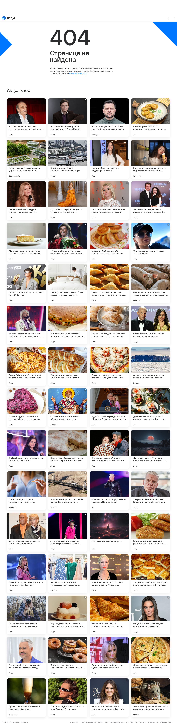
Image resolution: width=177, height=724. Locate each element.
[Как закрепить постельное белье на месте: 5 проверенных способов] (67, 283)
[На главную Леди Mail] (10, 18)
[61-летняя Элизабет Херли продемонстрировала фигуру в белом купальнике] (109, 697)
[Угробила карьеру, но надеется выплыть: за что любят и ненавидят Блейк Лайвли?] (67, 200)
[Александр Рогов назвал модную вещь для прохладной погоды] (26, 656)
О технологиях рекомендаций (91, 722)
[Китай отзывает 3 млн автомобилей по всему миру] (67, 159)
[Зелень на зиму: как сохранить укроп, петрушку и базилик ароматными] (26, 159)
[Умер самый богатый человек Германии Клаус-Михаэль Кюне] (150, 490)
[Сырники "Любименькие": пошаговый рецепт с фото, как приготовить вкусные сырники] (109, 242)
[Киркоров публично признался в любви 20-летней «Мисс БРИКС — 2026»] (26, 325)
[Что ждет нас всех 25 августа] (109, 532)
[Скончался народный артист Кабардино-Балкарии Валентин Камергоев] (109, 449)
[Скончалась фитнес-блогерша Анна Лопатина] (150, 242)
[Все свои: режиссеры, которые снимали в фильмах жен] (26, 532)
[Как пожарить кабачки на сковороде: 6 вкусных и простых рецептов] (150, 117)
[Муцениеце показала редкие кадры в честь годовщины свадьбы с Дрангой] (150, 615)
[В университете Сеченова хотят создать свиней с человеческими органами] (150, 283)
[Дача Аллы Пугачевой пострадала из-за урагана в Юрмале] (26, 573)
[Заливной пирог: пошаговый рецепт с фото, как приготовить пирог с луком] (67, 325)
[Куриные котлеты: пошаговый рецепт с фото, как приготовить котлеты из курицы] (150, 532)
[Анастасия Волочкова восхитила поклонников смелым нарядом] (109, 200)
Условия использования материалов (144, 722)
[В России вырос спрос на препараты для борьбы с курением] (26, 490)
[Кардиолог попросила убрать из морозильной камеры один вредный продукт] (150, 159)
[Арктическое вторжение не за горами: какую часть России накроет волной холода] (150, 366)
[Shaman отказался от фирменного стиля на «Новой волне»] (109, 490)
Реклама (24, 722)
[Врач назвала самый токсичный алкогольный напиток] (26, 697)
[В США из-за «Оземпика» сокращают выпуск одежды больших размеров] (67, 573)
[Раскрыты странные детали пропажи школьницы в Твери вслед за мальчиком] (26, 615)
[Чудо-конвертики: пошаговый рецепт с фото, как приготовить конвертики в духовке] (109, 283)
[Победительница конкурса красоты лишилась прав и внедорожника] (26, 200)
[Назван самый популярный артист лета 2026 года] (26, 283)
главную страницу (77, 73)
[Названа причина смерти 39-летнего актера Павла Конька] (67, 117)
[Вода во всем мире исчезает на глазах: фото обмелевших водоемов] (67, 490)
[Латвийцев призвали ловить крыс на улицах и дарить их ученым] (150, 697)
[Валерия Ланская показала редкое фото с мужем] (109, 159)
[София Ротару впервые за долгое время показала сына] (26, 449)
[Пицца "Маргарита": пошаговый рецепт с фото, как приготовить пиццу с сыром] (26, 366)
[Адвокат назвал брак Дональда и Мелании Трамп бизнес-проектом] (109, 407)
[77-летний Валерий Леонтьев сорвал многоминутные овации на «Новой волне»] (67, 242)
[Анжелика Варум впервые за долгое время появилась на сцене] (67, 532)
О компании (14, 722)
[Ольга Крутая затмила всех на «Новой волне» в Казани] (150, 325)
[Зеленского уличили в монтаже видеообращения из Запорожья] (109, 117)
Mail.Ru (5, 722)
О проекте (74, 722)
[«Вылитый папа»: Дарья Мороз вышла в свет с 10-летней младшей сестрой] (109, 573)
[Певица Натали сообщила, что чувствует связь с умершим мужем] (109, 656)
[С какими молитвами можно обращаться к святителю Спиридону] (67, 407)
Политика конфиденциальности (116, 722)
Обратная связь (166, 722)
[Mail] (4, 18)
